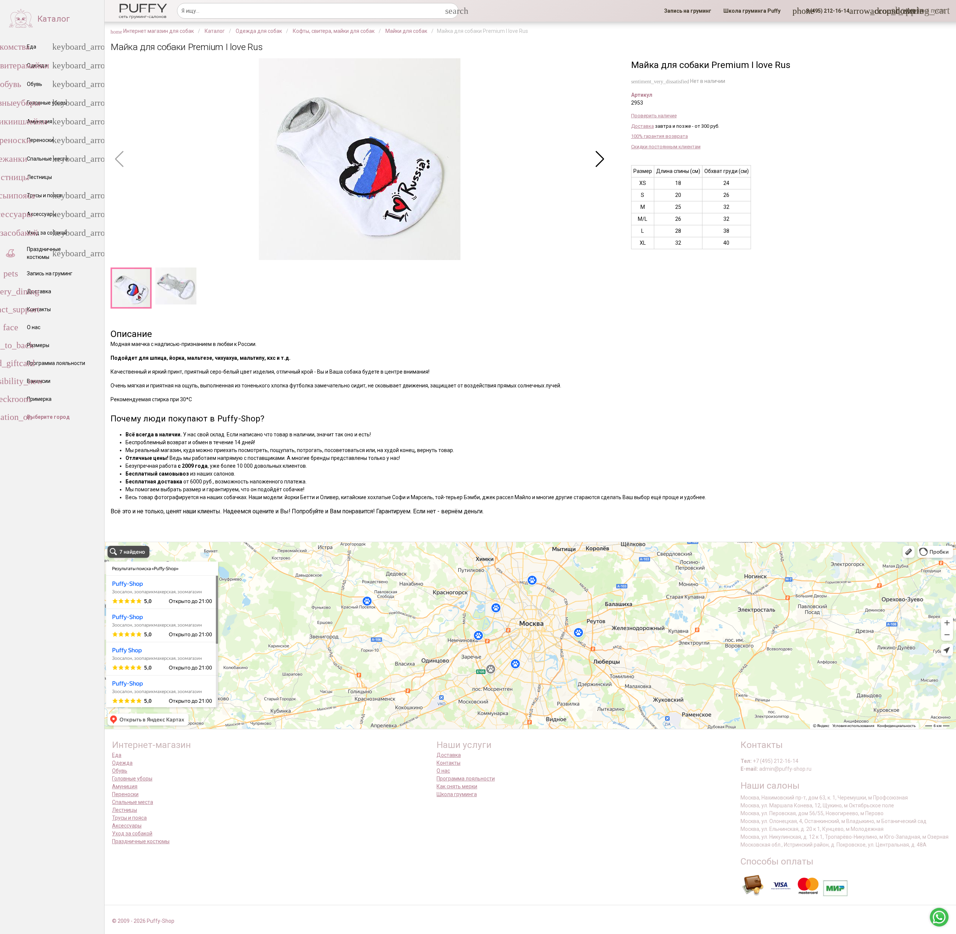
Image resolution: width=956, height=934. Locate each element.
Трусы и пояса (129, 818)
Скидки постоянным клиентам (666, 146)
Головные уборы (132, 779)
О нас (443, 771)
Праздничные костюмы (141, 841)
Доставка (642, 126)
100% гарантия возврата (659, 136)
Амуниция (124, 786)
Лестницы (124, 810)
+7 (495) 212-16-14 (775, 761)
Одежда (122, 763)
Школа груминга (457, 794)
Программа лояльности (466, 779)
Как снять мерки (457, 786)
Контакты (448, 763)
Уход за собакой (132, 833)
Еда (116, 755)
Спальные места (132, 802)
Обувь (119, 771)
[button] (825, 11)
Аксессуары (127, 826)
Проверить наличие (654, 115)
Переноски (125, 794)
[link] (687, 11)
